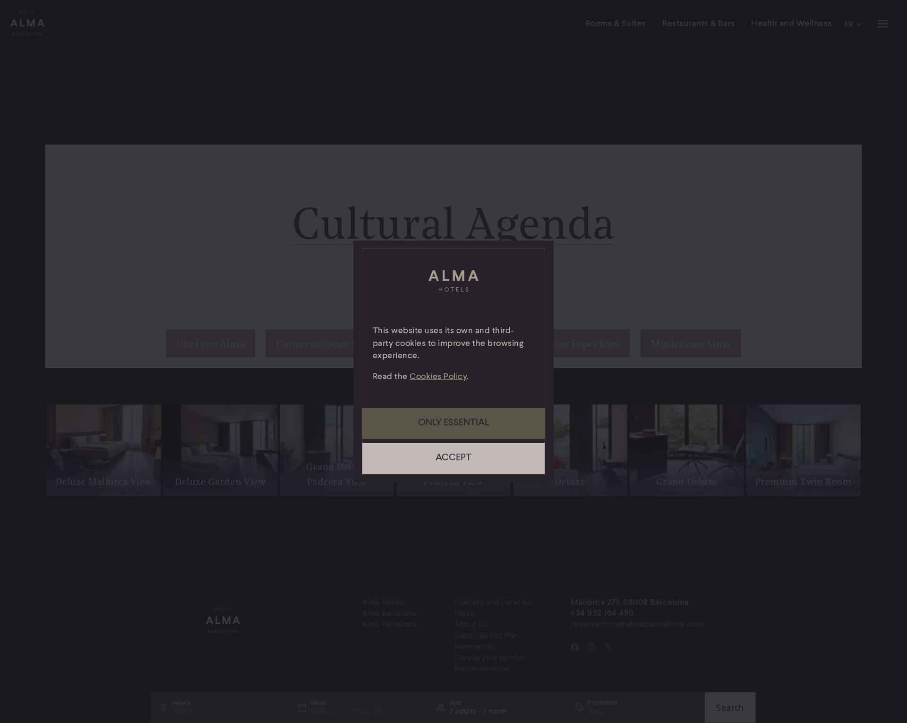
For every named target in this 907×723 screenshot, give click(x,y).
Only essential (453, 423)
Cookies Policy (438, 376)
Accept (453, 458)
